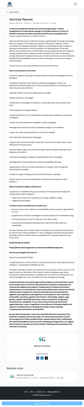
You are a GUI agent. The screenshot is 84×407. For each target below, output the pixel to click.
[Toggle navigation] (75, 4)
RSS (25, 392)
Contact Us (40, 392)
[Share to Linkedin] (42, 358)
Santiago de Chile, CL (47, 378)
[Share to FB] (37, 358)
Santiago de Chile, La (40, 23)
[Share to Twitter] (46, 358)
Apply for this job (42, 403)
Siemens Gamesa (15, 23)
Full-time (27, 23)
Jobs (31, 392)
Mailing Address (53, 392)
